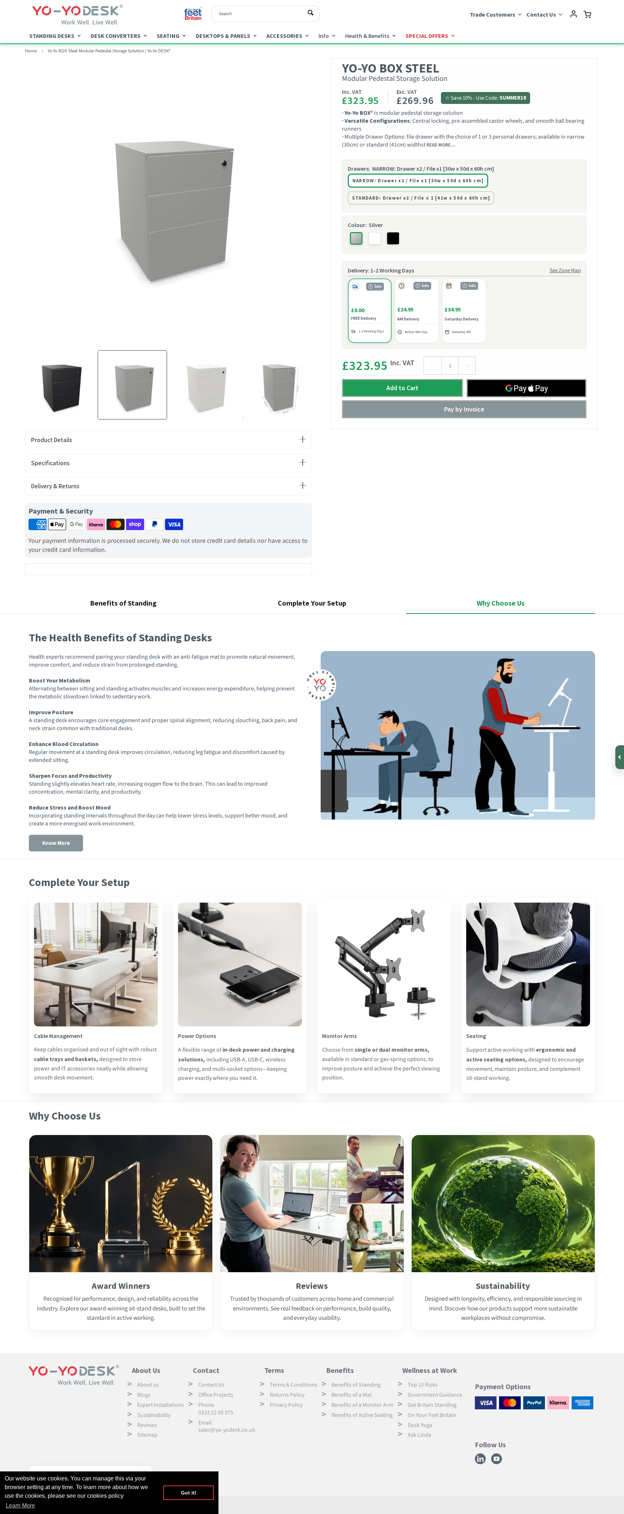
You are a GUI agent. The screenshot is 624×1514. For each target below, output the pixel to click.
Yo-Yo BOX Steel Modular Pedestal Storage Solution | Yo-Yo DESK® (109, 51)
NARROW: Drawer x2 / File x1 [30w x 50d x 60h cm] (418, 181)
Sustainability (153, 1415)
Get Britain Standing (432, 1405)
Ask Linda (419, 1435)
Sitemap (147, 1435)
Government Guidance (435, 1395)
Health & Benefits (367, 35)
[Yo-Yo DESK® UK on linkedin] (481, 1463)
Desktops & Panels (223, 35)
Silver (356, 238)
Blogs (144, 1395)
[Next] (317, 201)
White (374, 238)
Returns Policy (287, 1395)
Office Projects (215, 1395)
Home (30, 51)
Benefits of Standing (356, 1385)
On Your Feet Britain (432, 1415)
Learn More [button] (20, 1505)
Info (323, 35)
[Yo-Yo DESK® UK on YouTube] (497, 1463)
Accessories (284, 35)
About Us (146, 1370)
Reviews (147, 1425)
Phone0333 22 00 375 (215, 1409)
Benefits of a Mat (352, 1395)
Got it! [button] (188, 1493)
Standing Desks (51, 35)
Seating (168, 35)
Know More (56, 842)
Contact (206, 1370)
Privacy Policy (286, 1405)
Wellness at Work (429, 1370)
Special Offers (427, 35)
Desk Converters (115, 35)
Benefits (340, 1370)
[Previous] (19, 201)
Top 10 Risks (423, 1385)
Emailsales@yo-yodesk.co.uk (226, 1426)
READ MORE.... (440, 145)
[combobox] (265, 14)
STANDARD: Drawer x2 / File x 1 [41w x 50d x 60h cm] (421, 198)
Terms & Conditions (293, 1385)
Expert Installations (160, 1405)
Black (393, 238)
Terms (274, 1370)
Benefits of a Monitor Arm (362, 1405)
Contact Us (211, 1385)
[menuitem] (54, 35)
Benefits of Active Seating (362, 1415)
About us (148, 1385)
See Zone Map (565, 270)
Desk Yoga (420, 1425)
